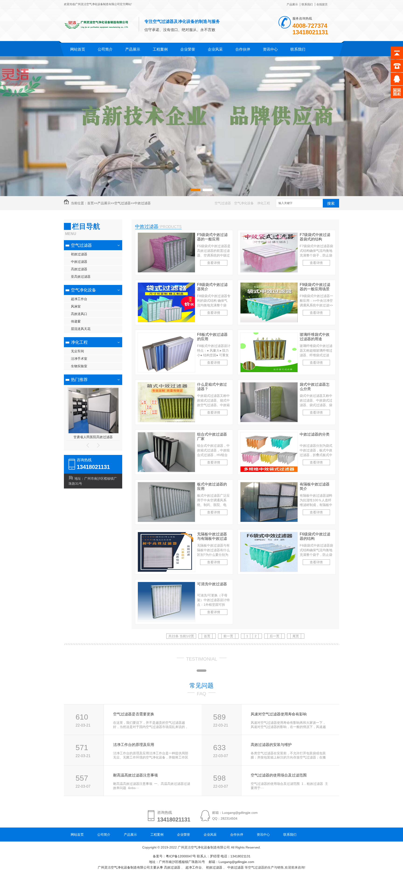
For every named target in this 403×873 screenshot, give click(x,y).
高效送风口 (79, 314)
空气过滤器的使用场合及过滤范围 (279, 775)
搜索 (331, 203)
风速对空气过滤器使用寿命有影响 (279, 714)
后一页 (274, 636)
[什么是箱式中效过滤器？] (166, 421)
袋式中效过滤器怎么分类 (315, 386)
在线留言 (322, 4)
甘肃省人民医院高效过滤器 (93, 437)
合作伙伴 (242, 49)
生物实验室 (79, 366)
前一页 (228, 636)
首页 (90, 203)
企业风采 (215, 49)
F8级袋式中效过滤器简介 (212, 287)
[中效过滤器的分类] (269, 471)
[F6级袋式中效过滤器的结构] (269, 570)
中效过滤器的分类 (315, 434)
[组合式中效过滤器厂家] (166, 471)
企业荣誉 (187, 49)
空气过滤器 (122, 203)
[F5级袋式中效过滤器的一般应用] (166, 271)
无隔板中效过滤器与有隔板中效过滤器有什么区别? (212, 536)
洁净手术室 (79, 358)
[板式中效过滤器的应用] (166, 521)
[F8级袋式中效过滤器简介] (166, 321)
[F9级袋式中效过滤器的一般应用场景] (269, 321)
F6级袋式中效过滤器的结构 (315, 536)
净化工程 (263, 203)
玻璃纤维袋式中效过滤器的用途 (315, 337)
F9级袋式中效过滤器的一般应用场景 (315, 287)
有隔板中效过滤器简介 (315, 486)
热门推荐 (79, 379)
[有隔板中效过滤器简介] (269, 521)
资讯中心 (270, 49)
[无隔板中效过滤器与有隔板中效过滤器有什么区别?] (166, 570)
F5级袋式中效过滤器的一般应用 (212, 237)
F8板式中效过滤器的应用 (212, 337)
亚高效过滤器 (80, 276)
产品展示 (292, 4)
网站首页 (77, 49)
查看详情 (213, 263)
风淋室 (76, 306)
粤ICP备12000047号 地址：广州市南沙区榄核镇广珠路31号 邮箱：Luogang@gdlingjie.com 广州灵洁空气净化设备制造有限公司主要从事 (176, 861)
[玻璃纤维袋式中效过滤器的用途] (269, 371)
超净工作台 (79, 299)
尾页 (295, 636)
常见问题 (201, 685)
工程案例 (160, 49)
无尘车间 (77, 351)
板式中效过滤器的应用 (212, 486)
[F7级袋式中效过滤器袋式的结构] (269, 271)
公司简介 (105, 49)
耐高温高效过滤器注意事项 (135, 775)
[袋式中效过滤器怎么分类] (269, 421)
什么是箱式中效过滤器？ (212, 386)
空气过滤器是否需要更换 (133, 714)
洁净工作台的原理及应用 (133, 745)
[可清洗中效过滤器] (166, 620)
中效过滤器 (142, 203)
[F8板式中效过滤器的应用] (166, 371)
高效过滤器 (79, 269)
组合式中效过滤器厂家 (212, 436)
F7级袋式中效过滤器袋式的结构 (315, 237)
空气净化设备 (244, 203)
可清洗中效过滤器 (212, 584)
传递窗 (76, 321)
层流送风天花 (80, 329)
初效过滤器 (79, 254)
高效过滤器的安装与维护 (271, 745)
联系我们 (307, 4)
